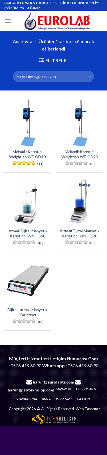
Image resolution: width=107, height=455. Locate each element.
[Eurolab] (56, 21)
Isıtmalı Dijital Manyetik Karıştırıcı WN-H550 (27, 233)
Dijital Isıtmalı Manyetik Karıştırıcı (27, 312)
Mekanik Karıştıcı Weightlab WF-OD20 (79, 154)
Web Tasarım (87, 408)
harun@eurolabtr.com (53, 382)
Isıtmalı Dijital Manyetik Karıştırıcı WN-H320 (80, 233)
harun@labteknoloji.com (31, 389)
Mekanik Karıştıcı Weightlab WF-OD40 (27, 154)
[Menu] (7, 21)
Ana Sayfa (22, 41)
